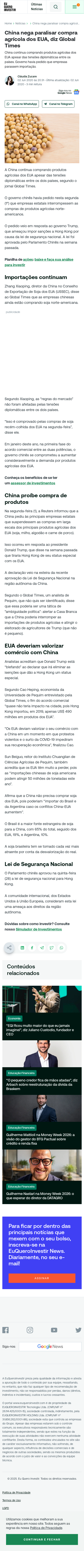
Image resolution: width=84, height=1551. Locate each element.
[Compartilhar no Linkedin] (22, 948)
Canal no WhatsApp (24, 103)
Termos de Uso (11, 1500)
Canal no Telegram (61, 103)
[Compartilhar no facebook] (32, 948)
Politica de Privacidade (46, 1528)
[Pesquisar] (56, 7)
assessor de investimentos (33, 483)
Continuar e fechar (42, 1539)
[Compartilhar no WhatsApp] (61, 948)
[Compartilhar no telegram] (42, 948)
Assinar (42, 1278)
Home (8, 23)
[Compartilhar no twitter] (51, 948)
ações (28, 259)
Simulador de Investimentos (39, 929)
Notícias (20, 23)
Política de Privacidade (16, 1492)
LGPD (5, 1508)
